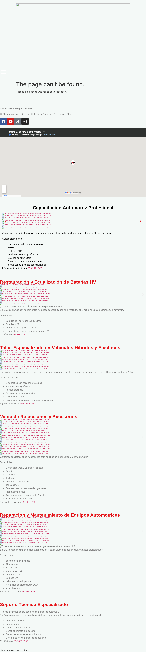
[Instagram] (25, 121)
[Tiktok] (17, 121)
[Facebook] (3, 121)
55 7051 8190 (29, 502)
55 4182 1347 (35, 268)
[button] (5, 221)
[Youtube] (10, 121)
